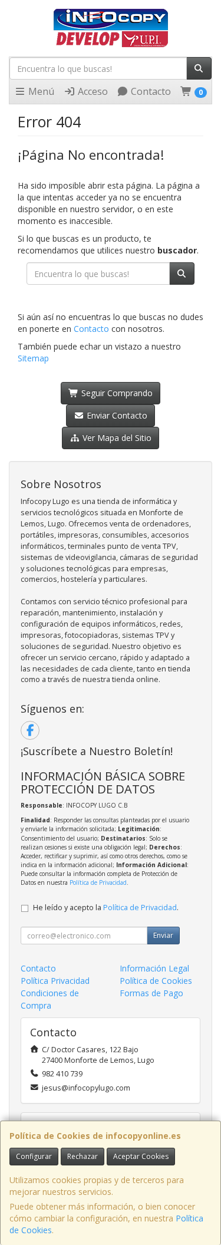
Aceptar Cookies (141, 1156)
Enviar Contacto (115, 415)
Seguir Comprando (116, 392)
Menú (40, 91)
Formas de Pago (151, 993)
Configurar (34, 1156)
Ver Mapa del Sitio (115, 437)
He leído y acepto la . (106, 908)
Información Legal (154, 968)
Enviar (163, 935)
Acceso (91, 91)
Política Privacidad (55, 980)
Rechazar (82, 1156)
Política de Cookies (156, 980)
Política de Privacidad (98, 882)
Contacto (149, 91)
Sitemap (33, 358)
